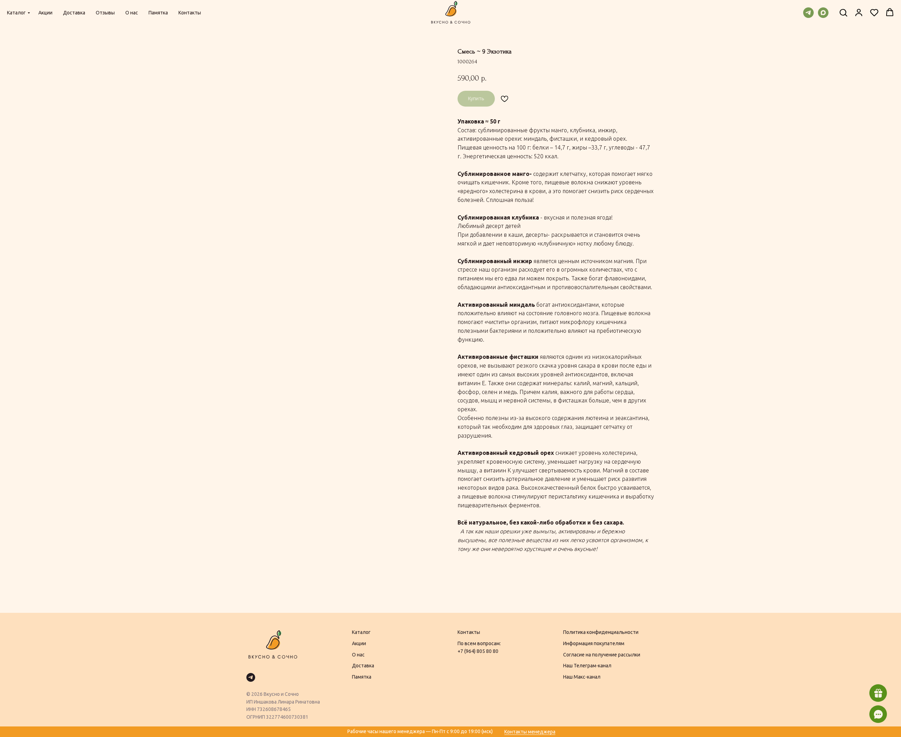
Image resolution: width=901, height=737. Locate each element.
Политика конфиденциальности (600, 632)
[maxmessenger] (823, 12)
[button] (843, 12)
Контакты (189, 12)
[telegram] (808, 12)
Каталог (16, 12)
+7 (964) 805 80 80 (478, 651)
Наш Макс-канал (581, 677)
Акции (45, 12)
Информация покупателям (593, 643)
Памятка (158, 12)
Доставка (74, 12)
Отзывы (105, 12)
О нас (131, 12)
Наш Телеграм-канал (587, 665)
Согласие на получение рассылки (601, 654)
